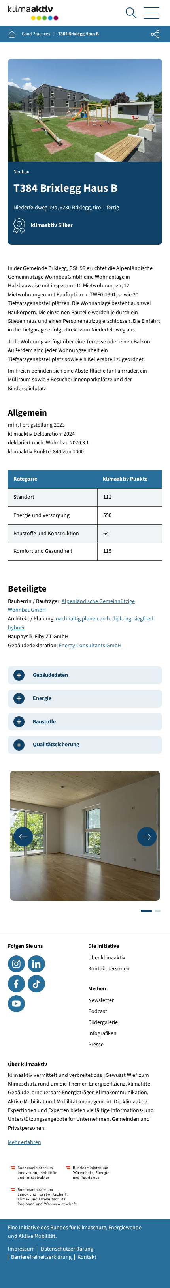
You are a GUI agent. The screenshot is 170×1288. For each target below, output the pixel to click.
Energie (42, 698)
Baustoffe (44, 722)
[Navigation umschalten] (151, 13)
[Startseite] (33, 13)
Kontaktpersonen (109, 969)
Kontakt (86, 1257)
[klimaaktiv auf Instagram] (16, 963)
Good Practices (36, 34)
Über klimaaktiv (106, 958)
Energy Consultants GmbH (90, 646)
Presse (96, 1044)
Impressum (21, 1249)
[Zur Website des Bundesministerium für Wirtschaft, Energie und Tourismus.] (87, 1172)
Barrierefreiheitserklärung (41, 1257)
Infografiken (102, 1033)
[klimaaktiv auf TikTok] (36, 983)
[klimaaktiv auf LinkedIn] (36, 963)
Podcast (97, 1011)
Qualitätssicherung (56, 745)
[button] (23, 836)
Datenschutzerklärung (67, 1249)
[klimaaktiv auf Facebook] (16, 983)
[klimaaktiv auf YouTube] (16, 1003)
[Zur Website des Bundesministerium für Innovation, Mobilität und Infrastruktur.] (33, 1172)
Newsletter (101, 1000)
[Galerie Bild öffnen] (85, 835)
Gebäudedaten (50, 675)
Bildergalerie (103, 1022)
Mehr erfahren (24, 1142)
